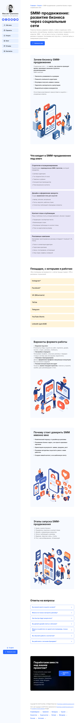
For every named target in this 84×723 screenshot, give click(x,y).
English (11, 648)
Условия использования (38, 708)
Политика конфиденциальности (65, 704)
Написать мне (11, 652)
